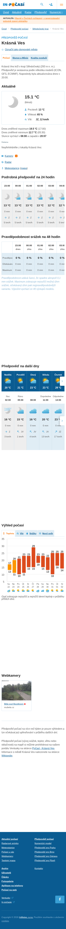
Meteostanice (12, 168)
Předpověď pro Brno (44, 852)
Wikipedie (7, 755)
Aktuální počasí (10, 839)
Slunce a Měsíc (20, 58)
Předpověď (41, 12)
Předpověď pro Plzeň (45, 860)
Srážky (32, 533)
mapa (24, 168)
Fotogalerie (8, 881)
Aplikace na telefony (12, 885)
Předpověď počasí (19, 29)
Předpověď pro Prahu (45, 847)
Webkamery (7, 856)
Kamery (9, 156)
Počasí (6, 58)
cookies (5, 921)
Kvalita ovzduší (39, 58)
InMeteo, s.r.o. (26, 917)
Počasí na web (9, 890)
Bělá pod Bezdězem (14, 704)
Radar (28, 12)
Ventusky (6, 898)
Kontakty (39, 868)
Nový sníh (47, 533)
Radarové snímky (10, 843)
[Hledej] (42, 4)
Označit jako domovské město (21, 49)
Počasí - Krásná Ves (43, 748)
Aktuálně (17, 12)
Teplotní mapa (8, 860)
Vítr (21, 533)
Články (5, 877)
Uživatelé (6, 872)
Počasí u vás (8, 852)
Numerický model (43, 843)
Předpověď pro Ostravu (46, 856)
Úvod (6, 12)
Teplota (10, 533)
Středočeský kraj (40, 29)
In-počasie (7, 902)
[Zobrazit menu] (61, 4)
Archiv (5, 868)
